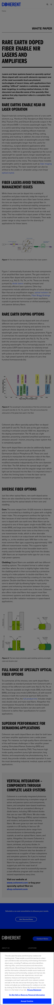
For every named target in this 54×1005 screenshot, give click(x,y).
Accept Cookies (27, 1001)
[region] (27, 978)
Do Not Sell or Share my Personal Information (27, 995)
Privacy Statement (34, 990)
